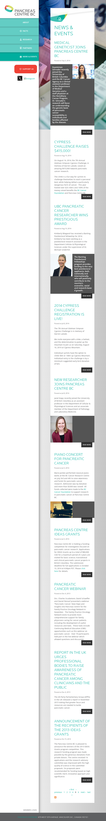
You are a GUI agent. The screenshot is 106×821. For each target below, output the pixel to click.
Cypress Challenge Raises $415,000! (71, 146)
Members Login (30, 810)
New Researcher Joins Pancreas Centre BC (70, 384)
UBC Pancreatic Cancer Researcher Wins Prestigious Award (71, 215)
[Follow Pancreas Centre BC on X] (20, 78)
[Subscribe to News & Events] (55, 797)
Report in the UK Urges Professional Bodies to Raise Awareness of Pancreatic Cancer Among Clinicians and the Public (72, 670)
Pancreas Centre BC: (28, 817)
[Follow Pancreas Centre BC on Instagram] (29, 78)
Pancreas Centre (20, 10)
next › (83, 792)
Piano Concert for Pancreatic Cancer (69, 459)
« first (71, 789)
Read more (87, 133)
